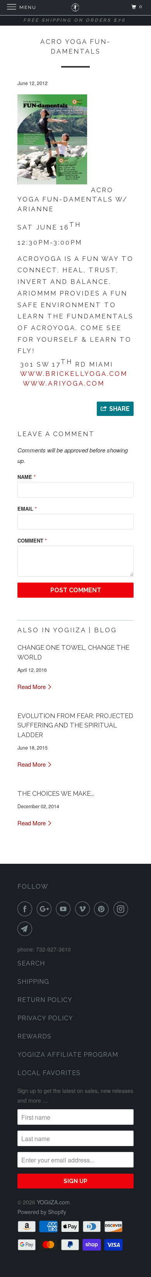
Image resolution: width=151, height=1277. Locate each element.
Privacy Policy (45, 1018)
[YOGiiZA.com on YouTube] (65, 908)
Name (26, 476)
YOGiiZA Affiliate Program (67, 1054)
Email (27, 508)
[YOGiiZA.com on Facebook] (26, 908)
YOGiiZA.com (53, 1202)
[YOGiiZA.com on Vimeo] (84, 908)
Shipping (33, 981)
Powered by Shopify (41, 1212)
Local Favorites (49, 1073)
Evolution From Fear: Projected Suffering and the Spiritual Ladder (75, 725)
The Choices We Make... (55, 793)
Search (31, 963)
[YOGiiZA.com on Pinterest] (103, 908)
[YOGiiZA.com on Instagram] (122, 908)
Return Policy (44, 1000)
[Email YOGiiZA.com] (26, 928)
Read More (32, 686)
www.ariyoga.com (64, 383)
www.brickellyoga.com (73, 374)
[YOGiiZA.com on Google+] (46, 908)
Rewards (34, 1036)
